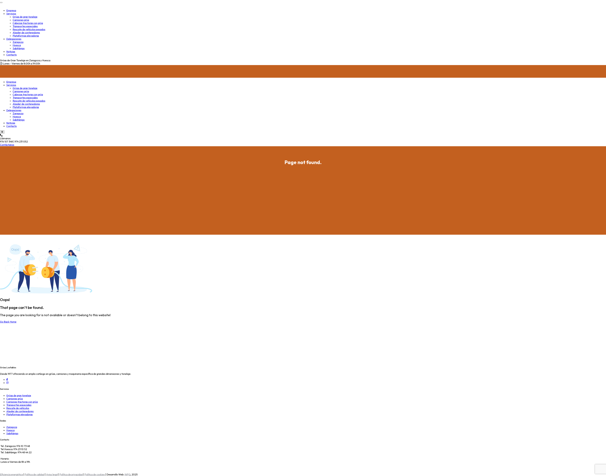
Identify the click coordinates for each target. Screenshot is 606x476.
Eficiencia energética (11, 474)
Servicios (11, 13)
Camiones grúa (21, 19)
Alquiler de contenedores (26, 32)
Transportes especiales (25, 26)
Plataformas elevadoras (26, 35)
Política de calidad (34, 474)
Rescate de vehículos (17, 408)
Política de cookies (95, 474)
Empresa (11, 10)
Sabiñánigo (19, 48)
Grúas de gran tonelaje (25, 16)
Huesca (17, 45)
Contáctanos (7, 144)
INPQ (128, 474)
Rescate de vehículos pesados (29, 29)
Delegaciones (13, 38)
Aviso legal (52, 474)
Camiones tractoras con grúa (22, 401)
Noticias (10, 51)
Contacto (11, 54)
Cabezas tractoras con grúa (28, 23)
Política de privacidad (71, 474)
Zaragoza (18, 42)
